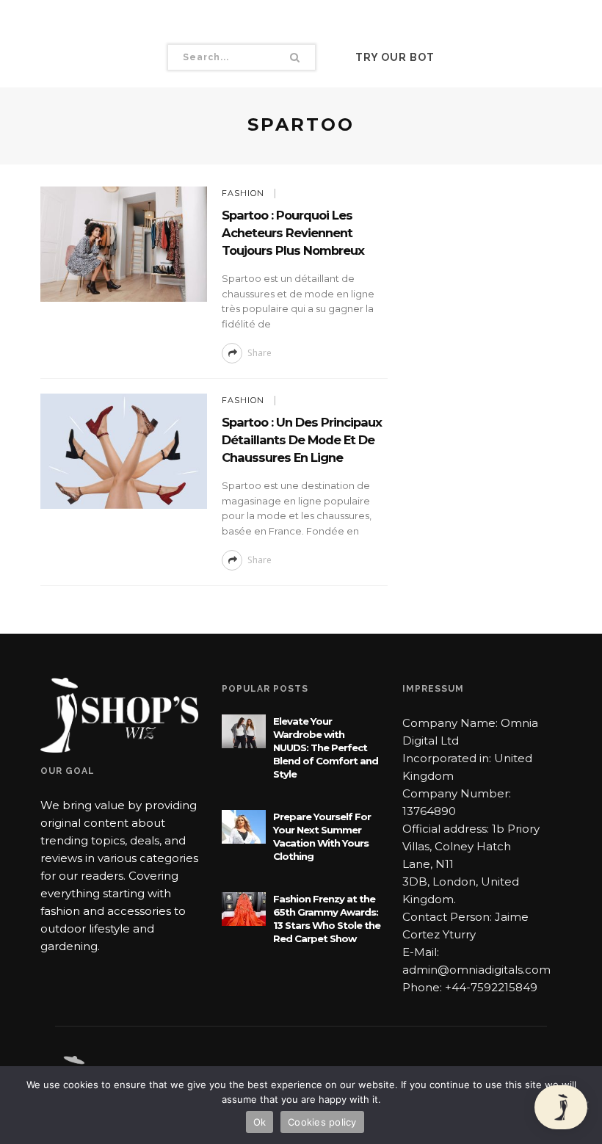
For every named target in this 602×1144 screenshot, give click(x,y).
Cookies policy (322, 1122)
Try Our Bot (395, 57)
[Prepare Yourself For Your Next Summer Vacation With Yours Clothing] (244, 826)
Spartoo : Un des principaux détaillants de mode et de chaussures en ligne (302, 440)
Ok (259, 1122)
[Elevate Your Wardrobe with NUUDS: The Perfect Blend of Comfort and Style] (244, 730)
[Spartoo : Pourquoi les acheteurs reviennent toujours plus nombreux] (123, 243)
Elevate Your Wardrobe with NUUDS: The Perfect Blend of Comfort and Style (325, 747)
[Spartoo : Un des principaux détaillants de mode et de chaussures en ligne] (123, 450)
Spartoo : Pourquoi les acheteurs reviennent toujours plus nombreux (293, 233)
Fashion (243, 193)
